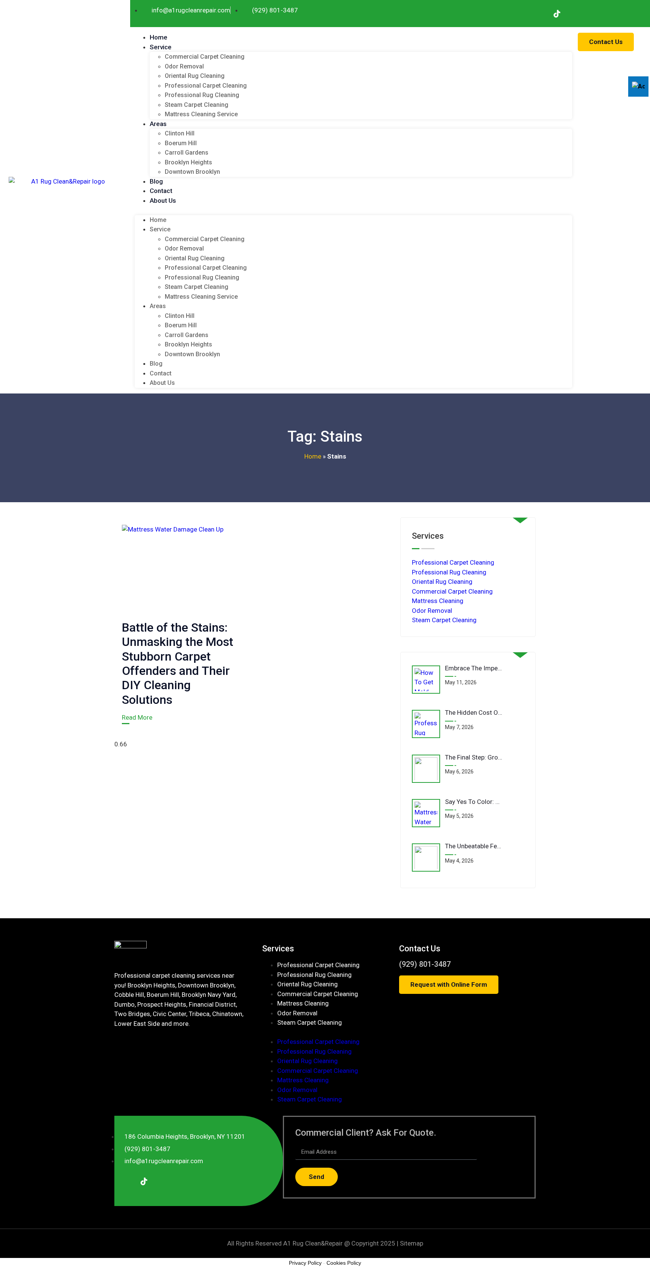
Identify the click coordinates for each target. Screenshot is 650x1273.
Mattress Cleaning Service (201, 114)
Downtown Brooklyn (192, 171)
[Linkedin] (592, 13)
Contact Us (419, 948)
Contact (161, 190)
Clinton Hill (179, 133)
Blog (156, 181)
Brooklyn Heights (188, 162)
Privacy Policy (305, 1263)
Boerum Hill (181, 143)
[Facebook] (539, 13)
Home (158, 37)
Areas (158, 124)
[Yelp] (574, 13)
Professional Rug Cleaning (202, 95)
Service (161, 47)
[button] (353, 210)
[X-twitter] (610, 13)
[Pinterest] (627, 13)
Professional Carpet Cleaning (206, 85)
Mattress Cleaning (437, 601)
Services (278, 948)
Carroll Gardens (186, 152)
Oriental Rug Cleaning (195, 75)
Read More (137, 717)
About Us (163, 200)
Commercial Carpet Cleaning (205, 56)
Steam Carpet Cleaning (196, 104)
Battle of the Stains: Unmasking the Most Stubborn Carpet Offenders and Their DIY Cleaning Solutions (177, 663)
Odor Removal (184, 66)
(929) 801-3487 (425, 964)
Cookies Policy (344, 1263)
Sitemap (411, 1243)
